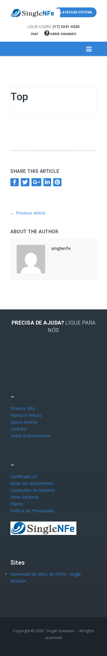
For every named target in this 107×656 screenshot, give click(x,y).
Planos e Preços (26, 415)
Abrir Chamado (63, 34)
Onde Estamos (24, 497)
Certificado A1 (23, 476)
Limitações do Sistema (32, 490)
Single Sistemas (60, 630)
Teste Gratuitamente (30, 436)
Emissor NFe (22, 408)
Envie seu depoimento (31, 483)
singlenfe (60, 248)
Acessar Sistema (76, 12)
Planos (16, 504)
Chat (35, 34)
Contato (18, 429)
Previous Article (27, 213)
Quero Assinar (24, 422)
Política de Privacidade (32, 510)
